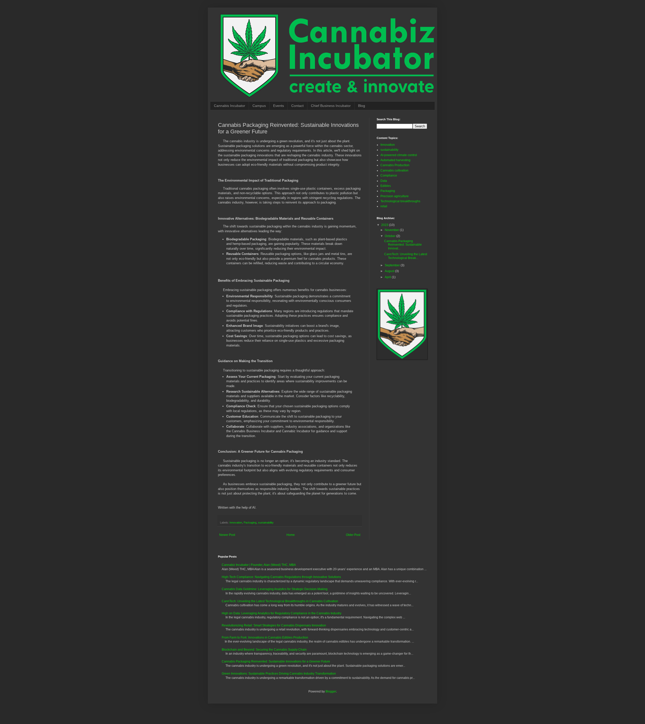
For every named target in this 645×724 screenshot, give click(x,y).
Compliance (388, 175)
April (388, 277)
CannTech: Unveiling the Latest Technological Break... (405, 255)
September (393, 265)
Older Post (353, 535)
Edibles (385, 186)
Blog (361, 106)
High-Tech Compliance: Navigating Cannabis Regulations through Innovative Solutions (281, 577)
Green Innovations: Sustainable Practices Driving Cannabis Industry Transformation (279, 673)
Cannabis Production (394, 165)
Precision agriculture (394, 196)
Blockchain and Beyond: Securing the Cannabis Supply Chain (264, 649)
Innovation (236, 522)
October (390, 236)
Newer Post (227, 535)
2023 (385, 225)
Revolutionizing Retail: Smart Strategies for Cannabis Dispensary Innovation (274, 625)
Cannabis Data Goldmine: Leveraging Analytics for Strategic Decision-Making (275, 589)
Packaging (250, 522)
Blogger (331, 691)
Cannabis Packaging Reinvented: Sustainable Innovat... (403, 244)
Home (290, 535)
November (392, 230)
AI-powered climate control (398, 155)
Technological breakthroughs (400, 201)
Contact (297, 106)
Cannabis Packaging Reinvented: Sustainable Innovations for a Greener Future (276, 661)
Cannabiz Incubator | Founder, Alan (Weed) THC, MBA (259, 565)
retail (383, 206)
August (390, 271)
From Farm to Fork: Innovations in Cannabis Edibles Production (265, 637)
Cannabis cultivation (394, 170)
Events (278, 106)
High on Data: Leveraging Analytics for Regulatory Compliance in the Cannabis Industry (281, 613)
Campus (259, 106)
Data (383, 181)
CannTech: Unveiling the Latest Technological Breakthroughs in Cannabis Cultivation (280, 601)
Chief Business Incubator (331, 106)
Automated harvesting (395, 160)
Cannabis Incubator (229, 106)
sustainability (266, 522)
